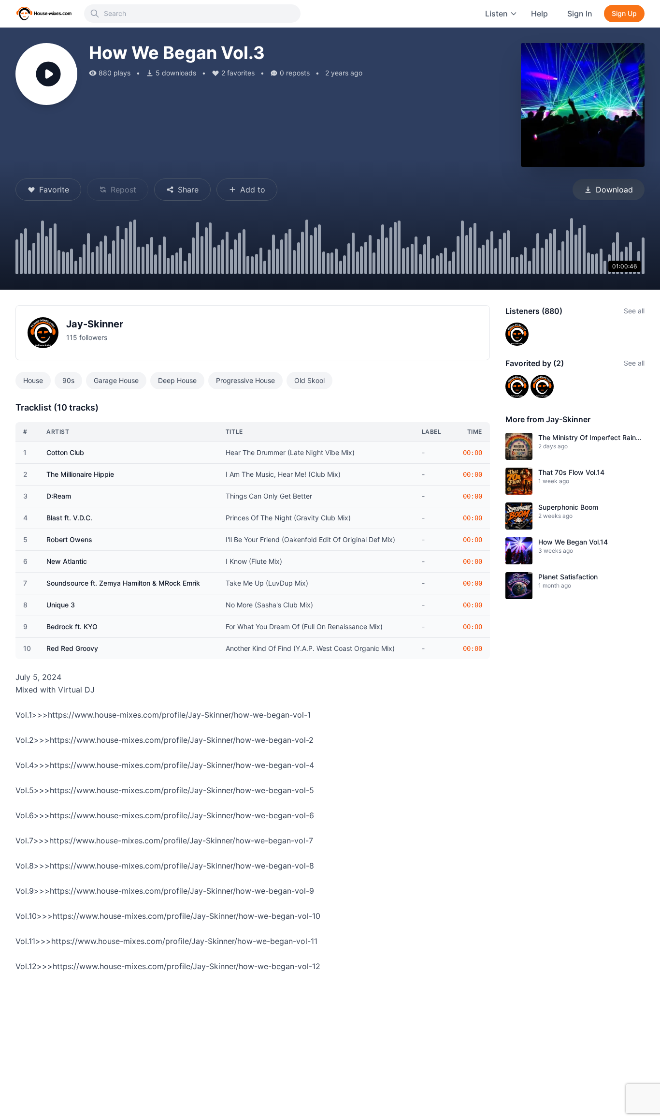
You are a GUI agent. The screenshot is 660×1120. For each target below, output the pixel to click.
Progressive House (245, 380)
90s (68, 380)
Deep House (177, 380)
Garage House (116, 380)
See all (634, 311)
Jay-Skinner (94, 324)
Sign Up (624, 13)
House (33, 380)
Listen (496, 13)
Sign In (579, 13)
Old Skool (309, 380)
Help (539, 13)
